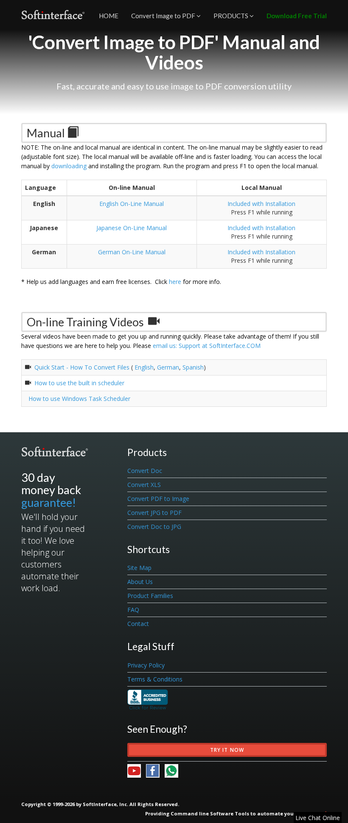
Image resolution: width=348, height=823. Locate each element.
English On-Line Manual (131, 204)
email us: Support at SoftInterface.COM (207, 346)
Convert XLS (144, 485)
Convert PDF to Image (158, 499)
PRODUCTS (231, 15)
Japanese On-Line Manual (131, 228)
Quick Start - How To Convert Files (81, 367)
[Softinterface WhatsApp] (171, 770)
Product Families (150, 596)
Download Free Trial (297, 15)
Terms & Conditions (154, 679)
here (175, 282)
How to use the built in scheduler (79, 383)
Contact (138, 624)
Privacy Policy (146, 665)
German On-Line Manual (132, 252)
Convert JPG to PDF (154, 513)
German (168, 367)
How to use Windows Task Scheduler (77, 399)
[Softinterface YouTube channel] (136, 770)
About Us (140, 582)
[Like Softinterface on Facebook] (155, 770)
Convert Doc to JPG (154, 527)
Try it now (227, 749)
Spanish (193, 367)
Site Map (139, 568)
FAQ (133, 610)
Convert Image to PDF (163, 15)
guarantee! (48, 502)
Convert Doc (144, 471)
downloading (69, 166)
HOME (108, 15)
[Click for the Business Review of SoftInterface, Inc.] (147, 699)
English (143, 367)
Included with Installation (261, 204)
